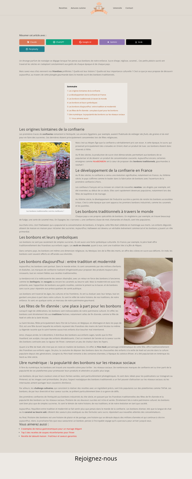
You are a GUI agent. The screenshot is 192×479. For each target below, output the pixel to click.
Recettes (63, 8)
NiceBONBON (99, 161)
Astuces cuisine (78, 8)
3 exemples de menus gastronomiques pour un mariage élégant (51, 428)
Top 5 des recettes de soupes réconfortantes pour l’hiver (47, 432)
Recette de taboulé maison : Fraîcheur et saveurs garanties (49, 436)
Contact (129, 8)
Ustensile (117, 8)
